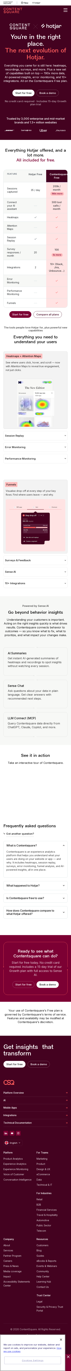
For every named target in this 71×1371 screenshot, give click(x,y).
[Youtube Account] (12, 1133)
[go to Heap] (24, 2)
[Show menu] (65, 10)
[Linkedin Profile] (5, 1133)
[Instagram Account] (18, 1133)
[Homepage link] (8, 1082)
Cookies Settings (33, 1360)
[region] (32, 1352)
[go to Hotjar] (36, 2)
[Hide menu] (68, 1356)
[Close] (61, 1339)
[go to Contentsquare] (10, 2)
